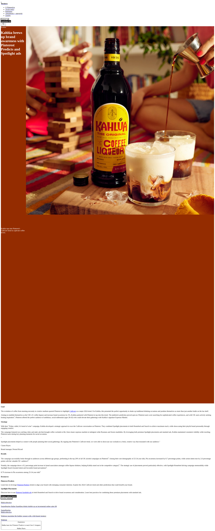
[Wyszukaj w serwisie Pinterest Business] (3, 24)
